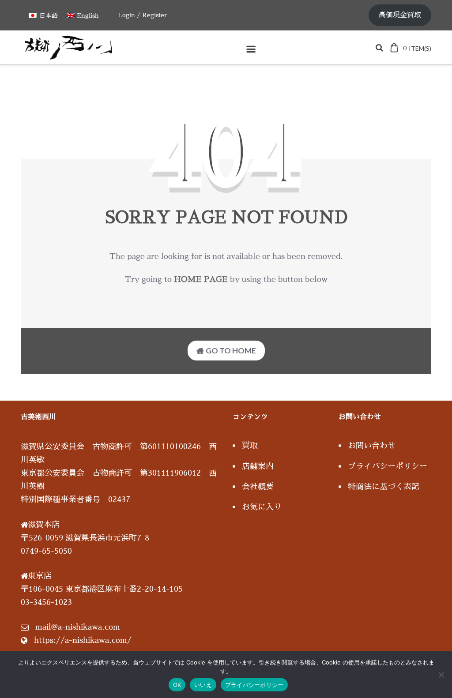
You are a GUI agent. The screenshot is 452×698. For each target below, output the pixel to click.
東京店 (40, 576)
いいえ (203, 684)
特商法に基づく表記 (383, 487)
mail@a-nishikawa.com (77, 627)
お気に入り (262, 507)
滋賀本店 (44, 525)
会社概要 (258, 487)
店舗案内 (258, 466)
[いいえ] (441, 674)
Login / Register (142, 15)
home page (201, 279)
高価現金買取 (400, 15)
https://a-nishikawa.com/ (83, 640)
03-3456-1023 (46, 602)
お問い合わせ (372, 446)
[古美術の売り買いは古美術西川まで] (70, 56)
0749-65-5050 (46, 551)
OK (177, 684)
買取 (250, 446)
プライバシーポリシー (387, 466)
